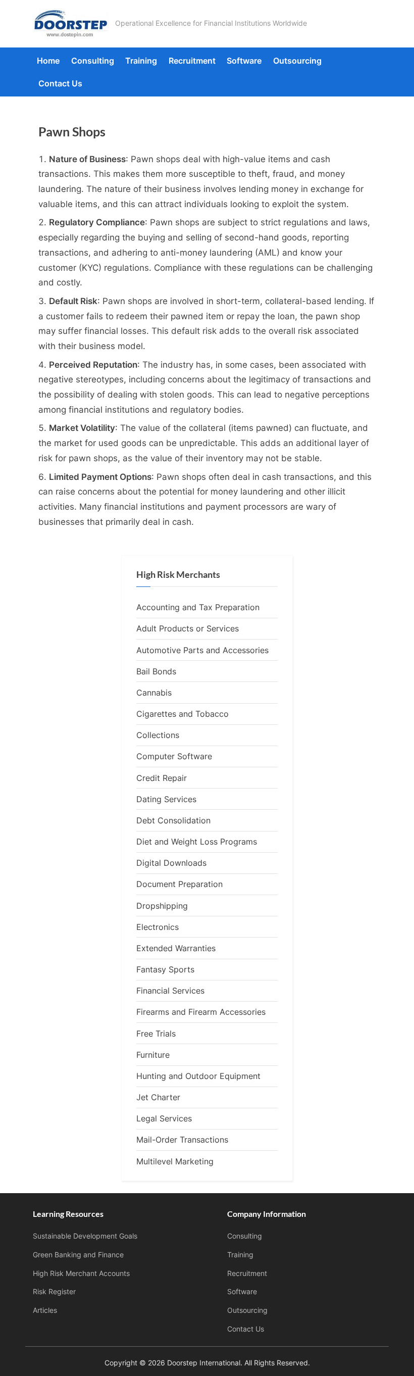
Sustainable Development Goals (85, 1236)
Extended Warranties (176, 948)
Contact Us (60, 83)
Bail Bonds (156, 671)
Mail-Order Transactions (182, 1140)
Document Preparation (179, 884)
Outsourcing (297, 61)
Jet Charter (158, 1097)
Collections (157, 735)
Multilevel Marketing (175, 1161)
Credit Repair (161, 778)
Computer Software (174, 756)
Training (141, 61)
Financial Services (170, 991)
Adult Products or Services (187, 628)
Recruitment (192, 61)
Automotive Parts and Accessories (202, 650)
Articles (45, 1310)
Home (48, 61)
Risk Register (54, 1291)
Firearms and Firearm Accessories (201, 1012)
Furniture (153, 1055)
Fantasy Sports (165, 969)
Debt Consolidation (173, 820)
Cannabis (154, 692)
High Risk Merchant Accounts (81, 1273)
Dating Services (166, 799)
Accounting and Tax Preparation (198, 607)
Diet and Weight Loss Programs (196, 842)
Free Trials (156, 1033)
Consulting (92, 61)
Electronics (157, 927)
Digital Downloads (171, 863)
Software (244, 61)
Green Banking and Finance (78, 1254)
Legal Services (164, 1118)
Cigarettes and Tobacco (182, 714)
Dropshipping (162, 906)
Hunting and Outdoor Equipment (198, 1076)
